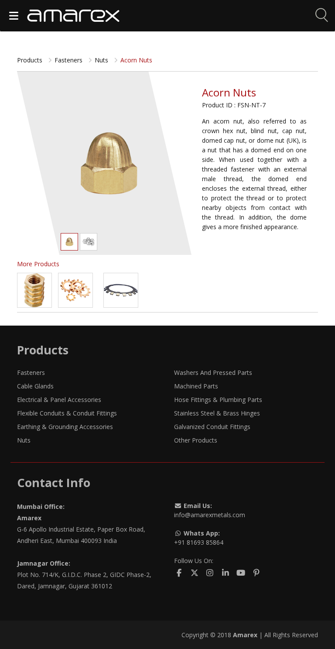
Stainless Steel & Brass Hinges (217, 413)
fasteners (69, 60)
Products (30, 60)
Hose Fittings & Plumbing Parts (218, 399)
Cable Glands (35, 386)
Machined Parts (196, 386)
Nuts (24, 440)
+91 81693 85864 (198, 542)
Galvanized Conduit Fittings (212, 426)
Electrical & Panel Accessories (59, 399)
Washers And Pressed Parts (213, 372)
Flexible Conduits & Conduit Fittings (67, 413)
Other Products (195, 440)
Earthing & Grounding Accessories (65, 426)
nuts (102, 60)
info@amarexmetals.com (209, 515)
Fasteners (31, 372)
